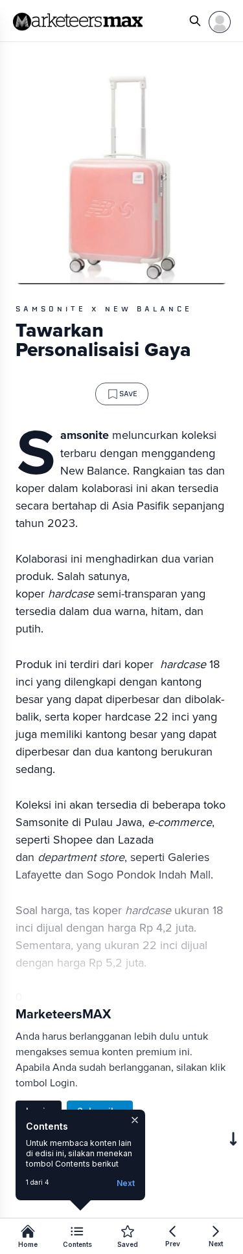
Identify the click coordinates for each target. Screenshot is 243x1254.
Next (126, 1183)
